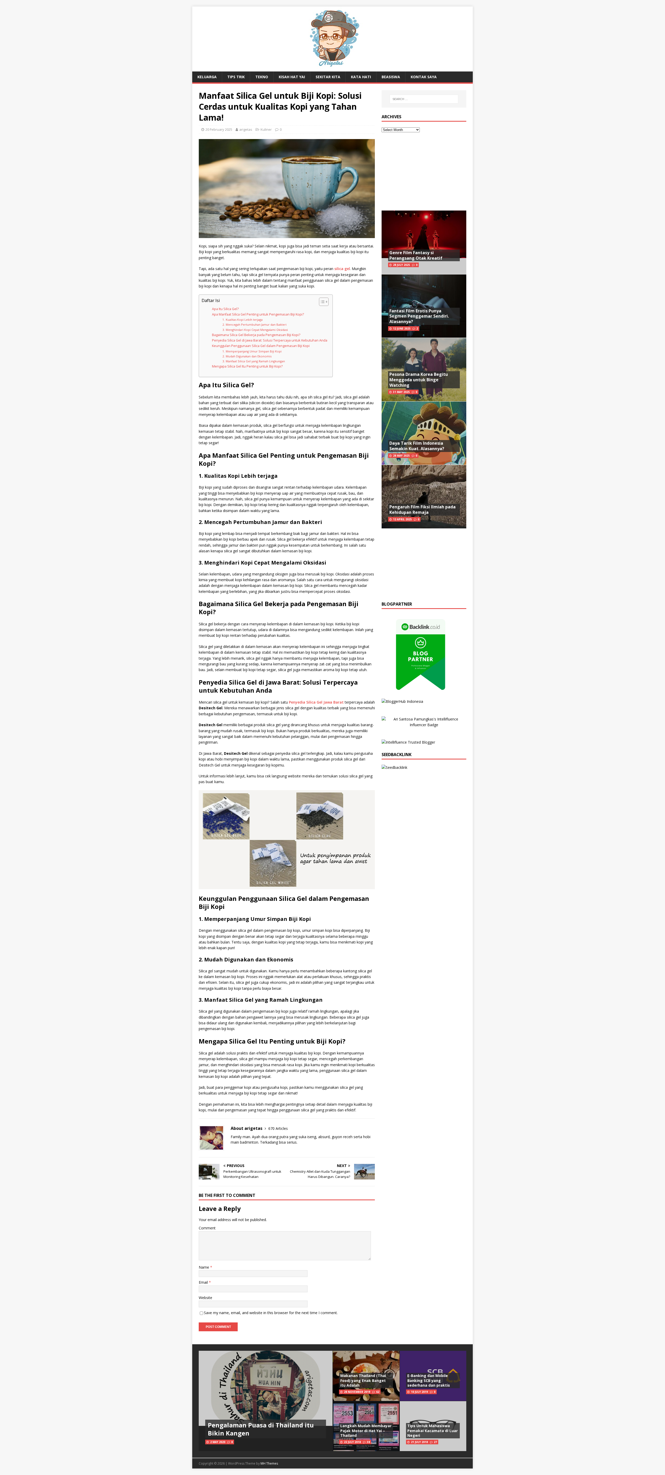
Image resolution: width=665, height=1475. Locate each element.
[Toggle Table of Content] (321, 301)
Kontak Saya (424, 76)
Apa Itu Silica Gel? (225, 309)
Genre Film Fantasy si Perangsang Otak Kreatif (415, 255)
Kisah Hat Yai (292, 76)
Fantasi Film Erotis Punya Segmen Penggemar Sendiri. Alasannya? (419, 316)
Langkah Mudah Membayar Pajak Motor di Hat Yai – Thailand (365, 1430)
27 (435, 1442)
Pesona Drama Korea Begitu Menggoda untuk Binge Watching (418, 379)
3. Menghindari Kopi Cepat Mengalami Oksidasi (255, 330)
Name (204, 1267)
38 (368, 1442)
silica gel (342, 268)
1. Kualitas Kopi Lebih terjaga (242, 320)
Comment (207, 1227)
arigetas (245, 129)
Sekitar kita (328, 76)
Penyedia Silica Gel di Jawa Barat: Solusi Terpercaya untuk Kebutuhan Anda (269, 340)
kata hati (361, 76)
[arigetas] (332, 68)
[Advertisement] (424, 171)
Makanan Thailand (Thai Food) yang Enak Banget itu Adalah (363, 1380)
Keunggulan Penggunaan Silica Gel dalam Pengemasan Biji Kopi (261, 346)
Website (205, 1297)
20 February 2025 (218, 129)
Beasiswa (391, 76)
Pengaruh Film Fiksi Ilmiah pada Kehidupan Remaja (422, 509)
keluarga (207, 76)
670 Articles (278, 1128)
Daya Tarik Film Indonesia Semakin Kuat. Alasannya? (416, 445)
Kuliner (266, 129)
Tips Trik (236, 76)
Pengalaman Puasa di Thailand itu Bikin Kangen (261, 1429)
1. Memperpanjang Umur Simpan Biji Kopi (252, 351)
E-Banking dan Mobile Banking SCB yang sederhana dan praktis (428, 1380)
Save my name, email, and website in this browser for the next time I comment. (271, 1312)
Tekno (261, 76)
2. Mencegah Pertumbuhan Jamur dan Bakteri (254, 324)
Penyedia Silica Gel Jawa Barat (316, 702)
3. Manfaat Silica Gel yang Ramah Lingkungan (253, 361)
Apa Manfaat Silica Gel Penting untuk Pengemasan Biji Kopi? (258, 314)
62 (377, 1392)
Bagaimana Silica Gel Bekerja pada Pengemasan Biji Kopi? (256, 335)
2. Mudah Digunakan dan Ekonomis (246, 356)
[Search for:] (424, 99)
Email (204, 1282)
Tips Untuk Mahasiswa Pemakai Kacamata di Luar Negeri (432, 1430)
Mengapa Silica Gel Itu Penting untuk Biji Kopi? (247, 366)
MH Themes (269, 1463)
